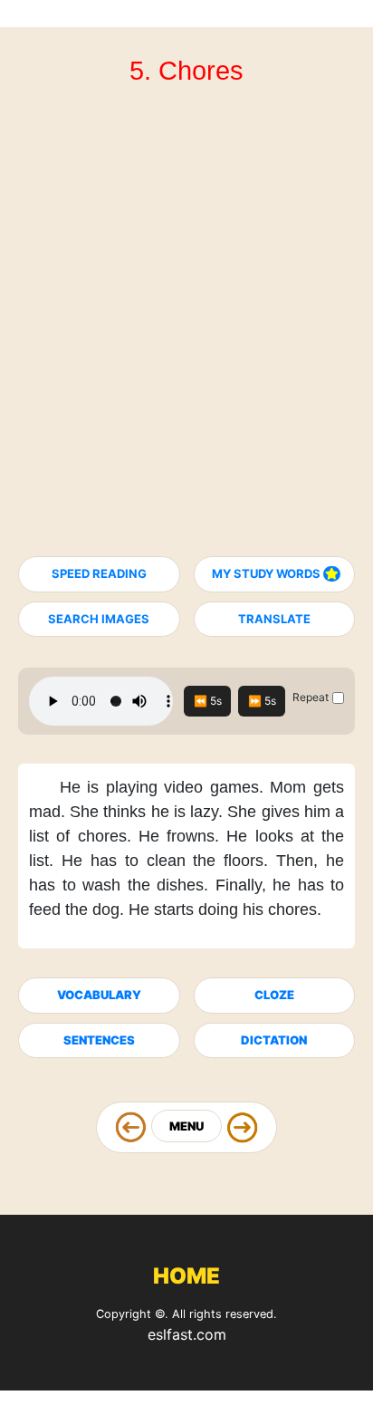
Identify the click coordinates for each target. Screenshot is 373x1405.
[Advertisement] (186, 329)
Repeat (310, 697)
